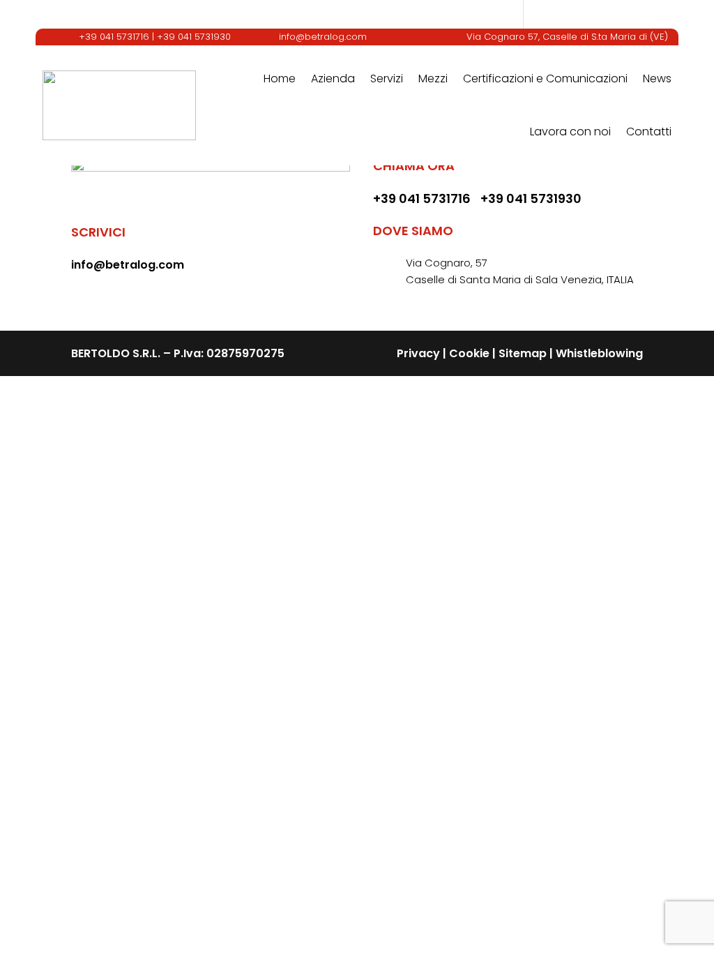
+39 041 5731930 (194, 36)
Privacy (418, 353)
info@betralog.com (323, 36)
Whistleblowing (599, 353)
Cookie (469, 353)
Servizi (386, 78)
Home (280, 78)
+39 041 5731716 (114, 36)
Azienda (333, 78)
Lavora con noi (570, 131)
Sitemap (523, 353)
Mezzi (433, 78)
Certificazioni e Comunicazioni (545, 78)
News (657, 78)
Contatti (648, 131)
